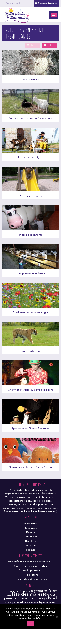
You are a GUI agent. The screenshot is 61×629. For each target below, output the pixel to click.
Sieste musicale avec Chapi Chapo (30, 467)
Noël (52, 598)
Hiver (24, 599)
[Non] (57, 616)
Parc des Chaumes (30, 196)
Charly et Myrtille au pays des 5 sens (30, 389)
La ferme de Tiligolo (30, 157)
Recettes (30, 541)
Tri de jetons (30, 575)
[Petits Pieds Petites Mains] (17, 15)
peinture (22, 602)
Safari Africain (30, 351)
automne (26, 591)
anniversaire (17, 591)
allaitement (8, 591)
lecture (36, 599)
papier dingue (10, 603)
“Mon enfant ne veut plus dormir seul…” (30, 561)
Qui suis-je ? (12, 3)
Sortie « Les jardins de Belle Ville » (30, 118)
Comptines (30, 536)
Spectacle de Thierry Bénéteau (31, 428)
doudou (8, 595)
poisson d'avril (51, 603)
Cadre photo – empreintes (30, 566)
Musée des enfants (30, 235)
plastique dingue (37, 602)
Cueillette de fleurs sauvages (30, 312)
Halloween (17, 599)
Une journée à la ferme (30, 273)
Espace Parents (47, 3)
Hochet (30, 599)
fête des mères (27, 594)
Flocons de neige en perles (30, 579)
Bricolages (30, 528)
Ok (30, 623)
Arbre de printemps (31, 570)
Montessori (30, 523)
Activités (30, 545)
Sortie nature (30, 79)
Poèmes (30, 550)
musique (43, 599)
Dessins (30, 532)
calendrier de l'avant (43, 590)
